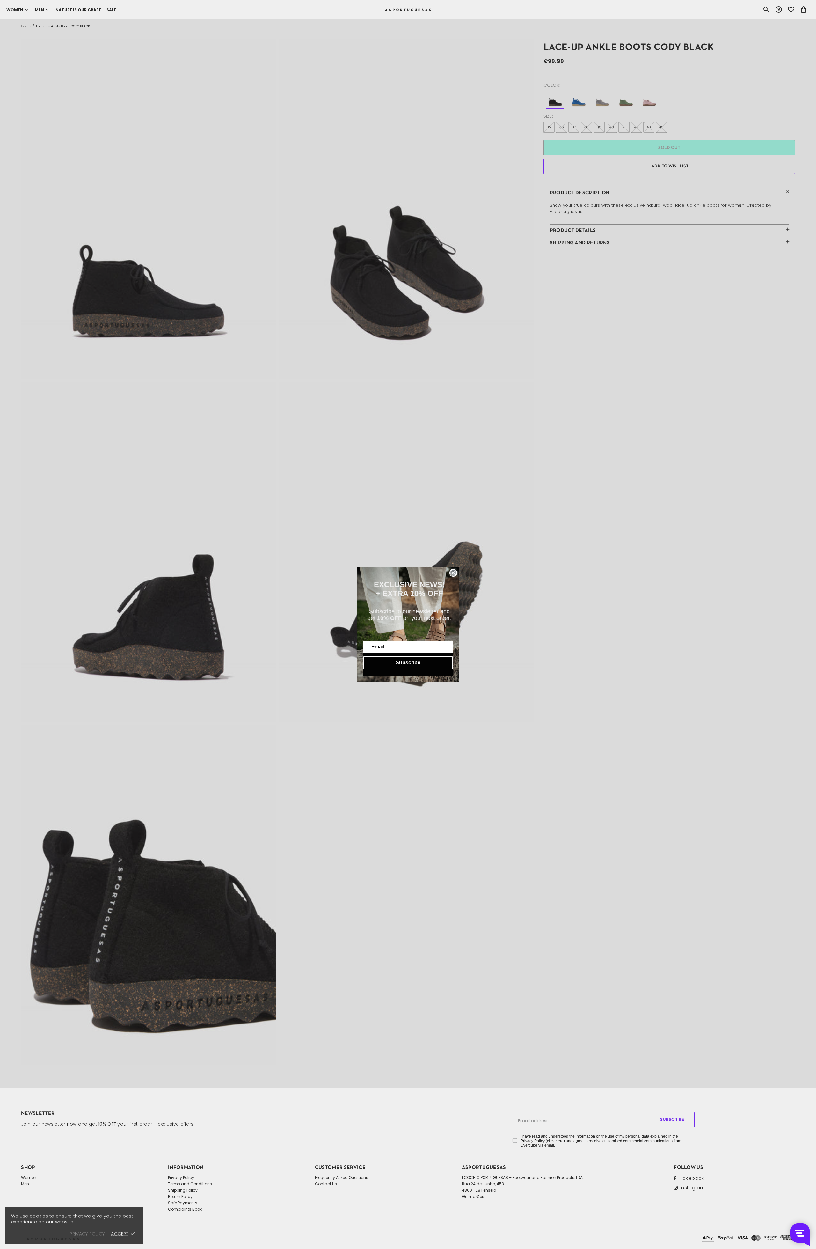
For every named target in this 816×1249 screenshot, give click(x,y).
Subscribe (408, 662)
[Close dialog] (453, 573)
